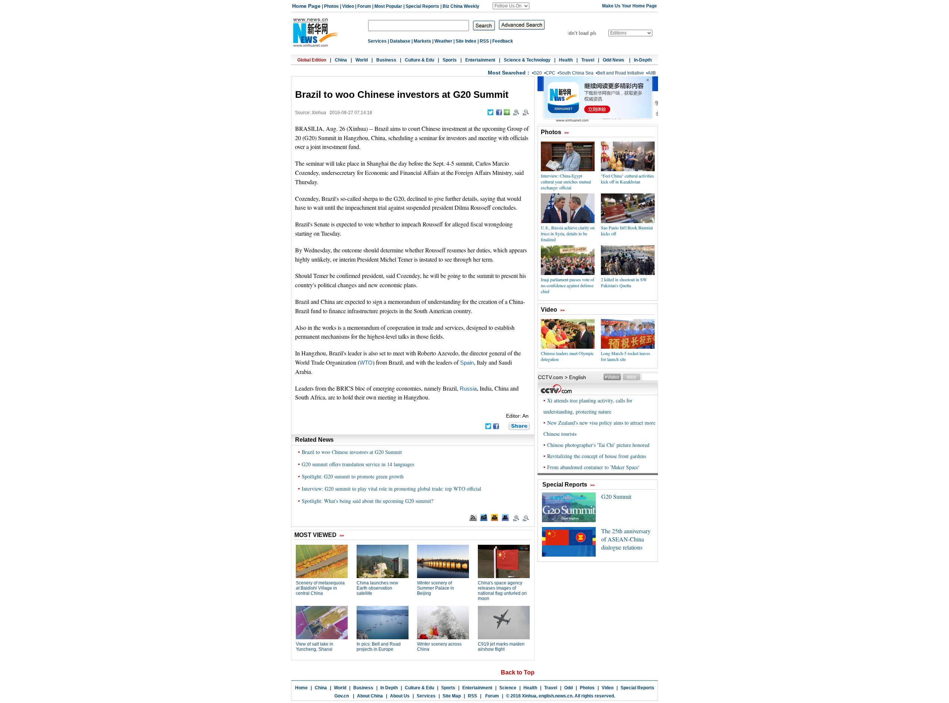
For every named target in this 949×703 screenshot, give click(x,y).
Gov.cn (341, 696)
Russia (468, 389)
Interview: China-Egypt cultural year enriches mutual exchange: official (566, 181)
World (362, 60)
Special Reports (422, 6)
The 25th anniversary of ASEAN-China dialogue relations (626, 539)
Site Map (452, 696)
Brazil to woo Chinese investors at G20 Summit (352, 451)
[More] (507, 112)
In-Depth (643, 60)
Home (301, 687)
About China (370, 696)
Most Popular (388, 6)
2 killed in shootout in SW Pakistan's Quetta (624, 282)
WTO (366, 363)
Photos (331, 6)
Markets (422, 41)
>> (566, 132)
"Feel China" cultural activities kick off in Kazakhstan (627, 179)
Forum (364, 6)
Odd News (614, 60)
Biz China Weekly (461, 6)
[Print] (494, 517)
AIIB (652, 73)
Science (507, 687)
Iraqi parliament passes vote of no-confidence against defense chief (567, 285)
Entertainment (480, 60)
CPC (550, 73)
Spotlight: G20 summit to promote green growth (353, 476)
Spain (467, 363)
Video (348, 6)
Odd (568, 687)
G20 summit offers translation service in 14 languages (358, 464)
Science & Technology (527, 60)
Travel (587, 60)
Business (386, 60)
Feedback (502, 41)
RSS (484, 41)
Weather (443, 41)
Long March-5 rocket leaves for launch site (625, 356)
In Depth (389, 687)
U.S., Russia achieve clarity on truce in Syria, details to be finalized (568, 233)
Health (566, 60)
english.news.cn (555, 696)
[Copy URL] (505, 517)
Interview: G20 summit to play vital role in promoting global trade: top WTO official (391, 488)
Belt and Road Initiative (620, 73)
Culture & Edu (419, 60)
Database (400, 41)
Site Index (466, 41)
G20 (537, 73)
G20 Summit (616, 496)
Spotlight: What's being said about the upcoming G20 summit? (367, 500)
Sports (450, 60)
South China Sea (576, 73)
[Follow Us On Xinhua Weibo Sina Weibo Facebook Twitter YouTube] (511, 6)
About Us (400, 696)
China (341, 60)
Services (377, 41)
